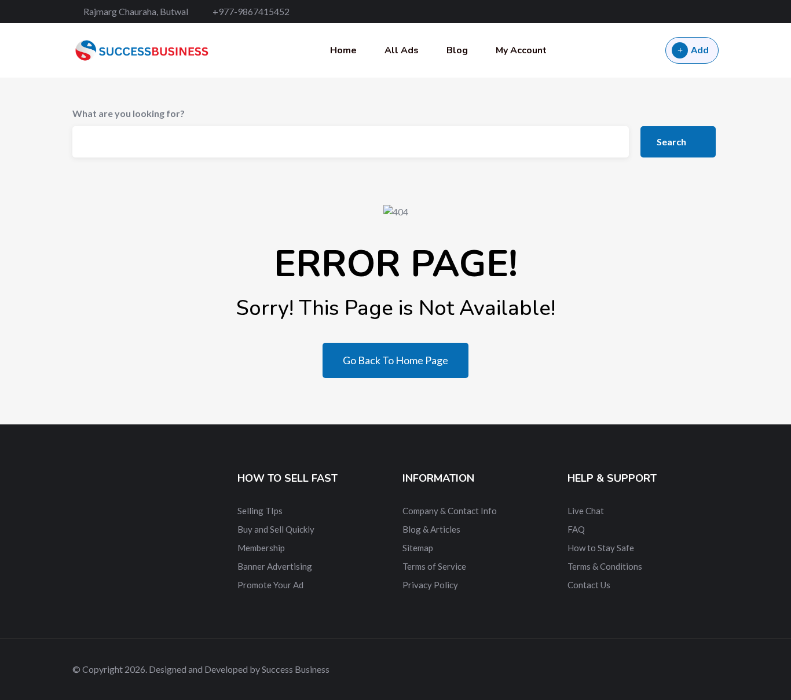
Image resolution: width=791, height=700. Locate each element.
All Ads (401, 50)
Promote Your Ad (270, 585)
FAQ (576, 529)
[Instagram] (715, 11)
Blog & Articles (431, 529)
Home (343, 50)
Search (672, 141)
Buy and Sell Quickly (275, 529)
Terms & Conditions (604, 566)
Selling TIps (260, 510)
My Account (521, 50)
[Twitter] (675, 11)
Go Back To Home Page (395, 360)
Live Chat (585, 510)
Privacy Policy (430, 585)
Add (700, 49)
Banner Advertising (274, 566)
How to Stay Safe (600, 548)
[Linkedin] (695, 11)
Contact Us (588, 585)
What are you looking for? (128, 113)
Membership (261, 548)
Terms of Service (434, 566)
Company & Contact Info (449, 510)
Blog (457, 50)
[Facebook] (655, 11)
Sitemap (417, 548)
